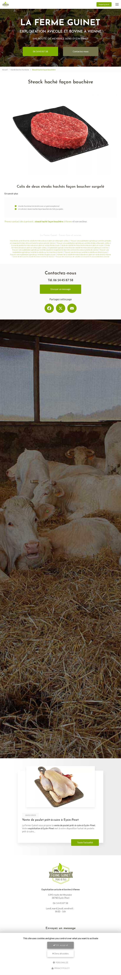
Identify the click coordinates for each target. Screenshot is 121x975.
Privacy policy (62, 968)
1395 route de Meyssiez (60, 39)
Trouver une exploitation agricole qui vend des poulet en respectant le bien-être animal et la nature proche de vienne (55, 250)
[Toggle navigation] (117, 4)
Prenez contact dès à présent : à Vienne (38, 221)
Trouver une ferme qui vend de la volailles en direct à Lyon (85, 252)
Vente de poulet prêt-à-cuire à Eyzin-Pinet (50, 819)
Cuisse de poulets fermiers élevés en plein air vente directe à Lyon (35, 245)
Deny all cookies (61, 953)
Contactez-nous (81, 51)
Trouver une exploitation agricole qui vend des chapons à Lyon (33, 254)
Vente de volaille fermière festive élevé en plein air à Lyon (82, 245)
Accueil (5, 70)
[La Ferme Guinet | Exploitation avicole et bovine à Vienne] (5, 4)
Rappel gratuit (104, 4)
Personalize (61, 962)
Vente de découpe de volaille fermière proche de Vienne (33, 257)
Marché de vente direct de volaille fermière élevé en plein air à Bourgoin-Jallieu (39, 241)
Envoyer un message (60, 289)
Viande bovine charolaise (19, 70)
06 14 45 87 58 (40, 51)
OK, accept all (61, 945)
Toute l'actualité (85, 842)
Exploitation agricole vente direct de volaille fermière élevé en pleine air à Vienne (78, 248)
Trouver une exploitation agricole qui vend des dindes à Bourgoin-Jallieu (83, 243)
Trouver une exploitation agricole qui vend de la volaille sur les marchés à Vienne (61, 251)
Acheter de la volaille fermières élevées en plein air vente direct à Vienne (84, 254)
